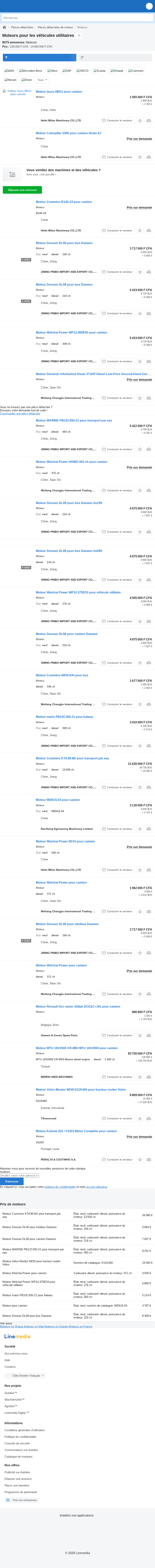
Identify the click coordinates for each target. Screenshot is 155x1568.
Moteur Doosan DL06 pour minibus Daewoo (67, 924)
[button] (149, 6)
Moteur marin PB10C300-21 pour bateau (64, 716)
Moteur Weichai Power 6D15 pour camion (65, 841)
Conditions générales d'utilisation (25, 1430)
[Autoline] (4, 27)
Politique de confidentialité (20, 1436)
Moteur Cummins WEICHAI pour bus (62, 675)
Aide (7, 1360)
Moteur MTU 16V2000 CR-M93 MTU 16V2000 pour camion (77, 1048)
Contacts (10, 1366)
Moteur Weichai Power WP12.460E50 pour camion (71, 332)
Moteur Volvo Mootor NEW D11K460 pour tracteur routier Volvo (81, 1089)
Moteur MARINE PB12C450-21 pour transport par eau (74, 420)
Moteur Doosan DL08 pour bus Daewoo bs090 (69, 550)
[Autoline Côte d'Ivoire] (24, 6)
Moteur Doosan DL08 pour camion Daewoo (67, 634)
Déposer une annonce (22, 189)
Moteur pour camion (14, 1305)
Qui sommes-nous (16, 1353)
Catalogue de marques (19, 1456)
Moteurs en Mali (34, 1326)
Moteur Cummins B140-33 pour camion (64, 201)
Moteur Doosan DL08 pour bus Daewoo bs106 (69, 503)
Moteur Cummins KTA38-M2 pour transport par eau (72, 758)
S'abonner (11, 1181)
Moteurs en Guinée (56, 1326)
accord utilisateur (96, 1186)
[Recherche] (149, 18)
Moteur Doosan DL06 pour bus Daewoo (64, 243)
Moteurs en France (80, 1326)
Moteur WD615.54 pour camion (58, 799)
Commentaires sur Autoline (21, 1450)
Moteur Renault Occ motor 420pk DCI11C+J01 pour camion (78, 1006)
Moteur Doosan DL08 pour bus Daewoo (64, 284)
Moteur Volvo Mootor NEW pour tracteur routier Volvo (31, 1263)
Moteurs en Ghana (12, 1326)
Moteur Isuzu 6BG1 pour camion (59, 91)
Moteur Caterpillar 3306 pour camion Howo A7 (69, 133)
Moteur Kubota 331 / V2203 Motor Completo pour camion (76, 1131)
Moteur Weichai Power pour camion (61, 882)
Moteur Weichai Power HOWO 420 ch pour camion (71, 461)
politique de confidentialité (60, 1186)
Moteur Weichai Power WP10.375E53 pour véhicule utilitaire (78, 592)
